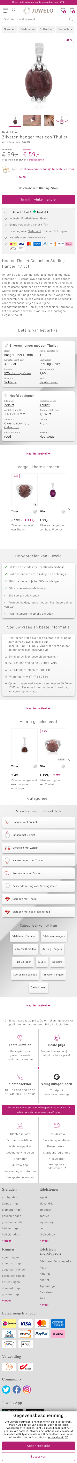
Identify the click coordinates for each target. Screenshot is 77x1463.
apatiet (44, 1216)
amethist (46, 1210)
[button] (5, 10)
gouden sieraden (13, 1222)
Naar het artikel (36, 454)
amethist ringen (12, 1264)
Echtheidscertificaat (20, 1140)
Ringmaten (20, 1159)
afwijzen (35, 1431)
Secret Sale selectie (25, 975)
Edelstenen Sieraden (24, 936)
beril (43, 1228)
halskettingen (11, 1228)
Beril (43, 1299)
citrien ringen (11, 1282)
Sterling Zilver (50, 364)
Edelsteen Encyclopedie (55, 1261)
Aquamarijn (47, 1286)
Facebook (17, 1389)
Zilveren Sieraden (25, 949)
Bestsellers (65, 29)
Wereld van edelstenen (56, 1166)
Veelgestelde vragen (20, 1178)
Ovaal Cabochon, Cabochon (16, 425)
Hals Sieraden (23, 962)
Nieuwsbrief (57, 1159)
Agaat (43, 1268)
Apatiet (44, 1280)
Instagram (27, 1389)
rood (7, 437)
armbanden (9, 1198)
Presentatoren (56, 1147)
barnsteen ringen (13, 1276)
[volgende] (69, 510)
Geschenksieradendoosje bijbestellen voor (46, 173)
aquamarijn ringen (14, 1270)
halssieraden (10, 1235)
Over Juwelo (56, 1134)
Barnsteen (46, 1292)
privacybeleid (56, 1437)
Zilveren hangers (54, 975)
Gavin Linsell (49, 382)
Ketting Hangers (52, 949)
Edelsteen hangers (54, 936)
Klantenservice (20, 1134)
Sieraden (9, 29)
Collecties (46, 29)
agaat (43, 1198)
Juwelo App (20, 1165)
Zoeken (71, 19)
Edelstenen (28, 29)
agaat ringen (10, 1257)
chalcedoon (47, 1235)
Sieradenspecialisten (57, 1140)
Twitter (6, 1389)
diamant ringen (12, 1210)
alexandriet (47, 1204)
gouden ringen (11, 1216)
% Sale (42, 962)
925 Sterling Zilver (17, 373)
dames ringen (11, 1204)
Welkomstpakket (20, 1147)
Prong (44, 423)
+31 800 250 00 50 (22, 1090)
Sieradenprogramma (56, 1153)
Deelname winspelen (20, 1153)
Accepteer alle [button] (38, 1446)
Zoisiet (9, 405)
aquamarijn (47, 1222)
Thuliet (45, 405)
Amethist (46, 1274)
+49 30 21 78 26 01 (23, 1094)
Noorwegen (48, 437)
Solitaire (10, 382)
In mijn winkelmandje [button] (38, 199)
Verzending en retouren (20, 1171)
